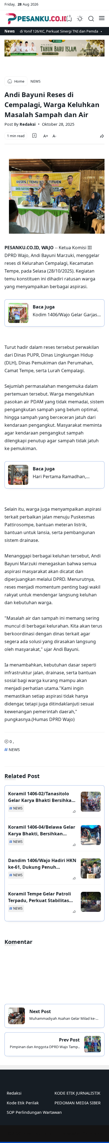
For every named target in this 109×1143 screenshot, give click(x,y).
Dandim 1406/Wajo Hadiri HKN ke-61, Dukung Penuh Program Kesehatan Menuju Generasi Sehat (42, 863)
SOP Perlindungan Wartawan (34, 1112)
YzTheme (92, 1133)
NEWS (14, 749)
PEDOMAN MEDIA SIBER (77, 1102)
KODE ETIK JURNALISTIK (77, 1093)
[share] (102, 135)
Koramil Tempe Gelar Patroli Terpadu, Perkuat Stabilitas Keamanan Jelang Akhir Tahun (39, 897)
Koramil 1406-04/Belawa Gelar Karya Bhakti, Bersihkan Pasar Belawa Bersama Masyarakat (41, 830)
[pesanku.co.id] (37, 19)
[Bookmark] (34, 135)
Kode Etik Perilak (23, 1102)
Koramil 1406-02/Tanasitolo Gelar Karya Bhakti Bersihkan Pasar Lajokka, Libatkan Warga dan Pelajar (41, 797)
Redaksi (14, 1093)
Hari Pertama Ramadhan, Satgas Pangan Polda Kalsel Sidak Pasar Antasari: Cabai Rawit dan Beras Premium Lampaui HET (62, 476)
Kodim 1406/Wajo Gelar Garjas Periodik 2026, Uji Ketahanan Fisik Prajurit (65, 314)
